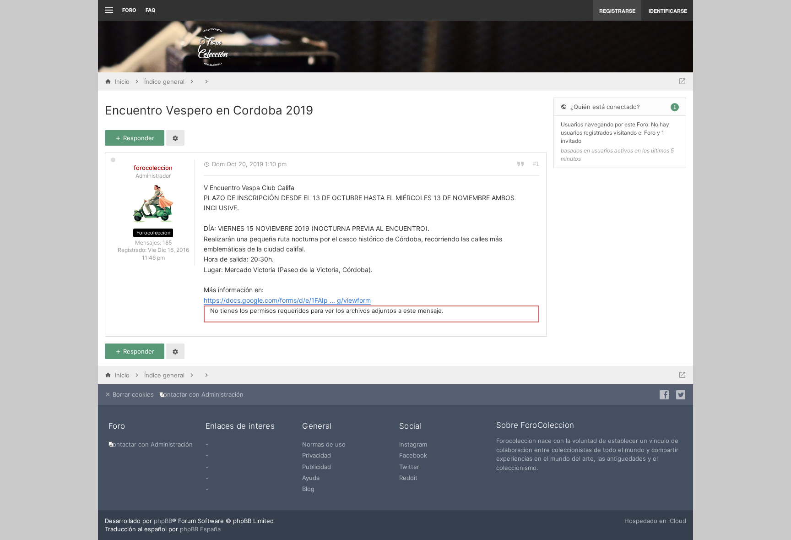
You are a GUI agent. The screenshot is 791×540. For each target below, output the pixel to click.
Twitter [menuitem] (409, 466)
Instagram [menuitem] (413, 444)
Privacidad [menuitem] (316, 455)
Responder (137, 138)
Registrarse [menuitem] (617, 10)
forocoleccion (153, 167)
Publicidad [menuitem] (316, 466)
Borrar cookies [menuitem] (132, 394)
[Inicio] (212, 46)
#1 (536, 164)
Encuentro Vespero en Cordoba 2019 (209, 110)
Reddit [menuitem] (408, 477)
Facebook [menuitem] (413, 455)
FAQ (151, 10)
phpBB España (200, 529)
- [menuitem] (207, 444)
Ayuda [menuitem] (311, 477)
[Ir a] (682, 81)
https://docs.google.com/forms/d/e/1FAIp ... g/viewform (287, 300)
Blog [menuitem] (308, 488)
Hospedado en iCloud (655, 520)
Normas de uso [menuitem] (324, 444)
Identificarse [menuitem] (668, 10)
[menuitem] (203, 394)
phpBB (163, 520)
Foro (129, 10)
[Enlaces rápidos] (108, 10)
